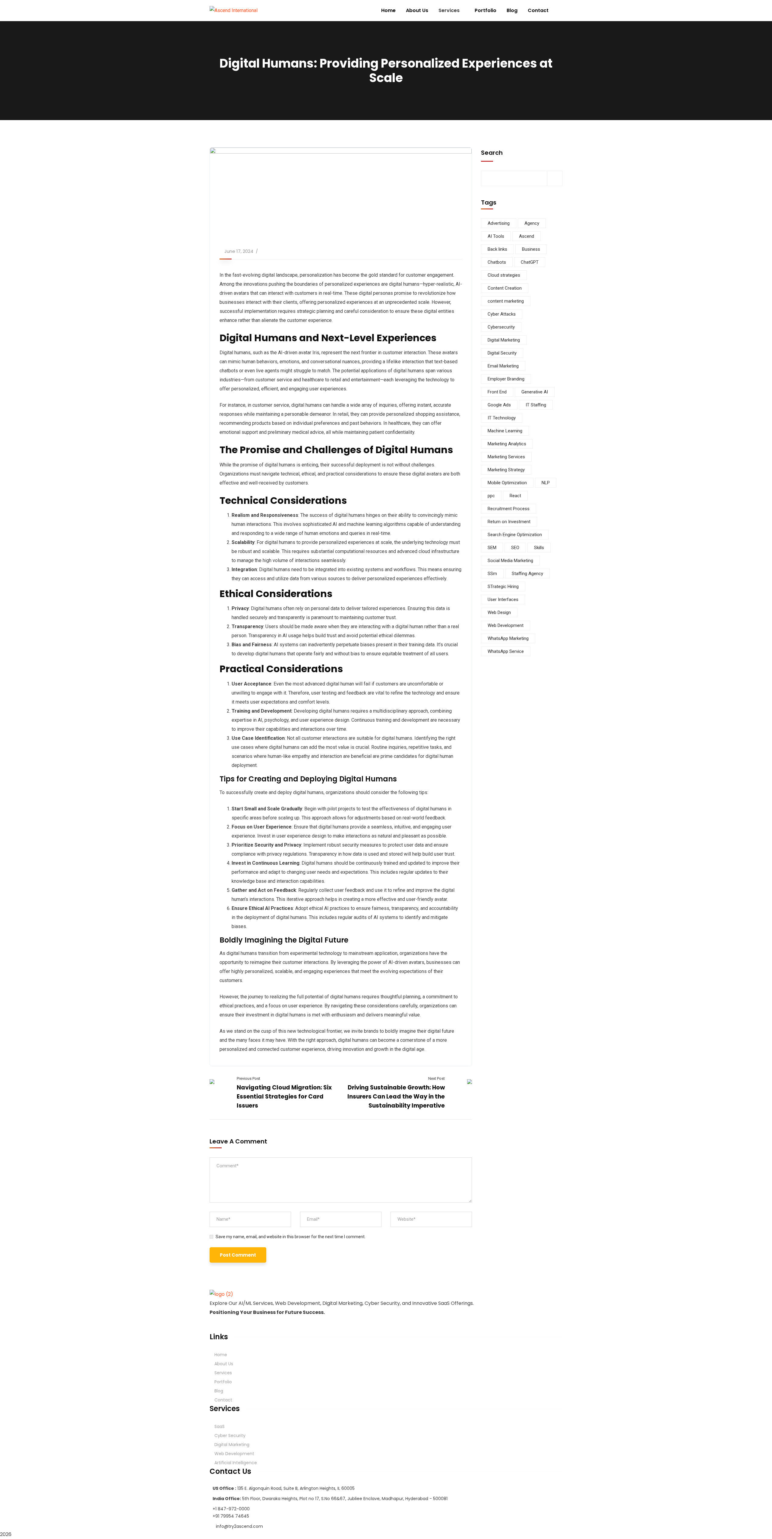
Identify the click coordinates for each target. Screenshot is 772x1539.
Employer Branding (506, 379)
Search (492, 152)
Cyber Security (229, 1435)
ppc (491, 495)
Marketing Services (506, 456)
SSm (492, 573)
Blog (218, 1391)
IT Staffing (536, 405)
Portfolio (223, 1382)
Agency (531, 223)
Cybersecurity (501, 327)
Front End (497, 392)
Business (531, 249)
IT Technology (502, 418)
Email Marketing (503, 366)
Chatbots (497, 262)
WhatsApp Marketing (508, 638)
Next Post (436, 1078)
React (515, 495)
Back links (497, 249)
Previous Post (248, 1078)
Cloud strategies (504, 275)
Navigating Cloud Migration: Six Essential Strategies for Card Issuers (284, 1096)
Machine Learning (505, 431)
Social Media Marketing (510, 560)
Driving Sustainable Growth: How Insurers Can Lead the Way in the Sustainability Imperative (396, 1096)
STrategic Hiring (503, 586)
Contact (223, 1400)
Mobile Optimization (507, 482)
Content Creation (505, 288)
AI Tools (496, 236)
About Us (223, 1364)
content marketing (506, 301)
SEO (515, 547)
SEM (492, 547)
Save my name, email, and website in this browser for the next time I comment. (290, 1236)
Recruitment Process (509, 508)
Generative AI (534, 392)
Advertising (499, 223)
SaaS (219, 1426)
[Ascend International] (234, 10)
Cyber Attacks (502, 314)
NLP (546, 482)
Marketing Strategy (506, 469)
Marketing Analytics (507, 444)
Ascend (526, 236)
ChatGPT (530, 262)
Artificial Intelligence (235, 1463)
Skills (539, 547)
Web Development (506, 625)
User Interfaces (503, 599)
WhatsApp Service (506, 651)
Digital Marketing (504, 340)
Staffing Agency (527, 573)
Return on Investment (509, 521)
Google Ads (499, 405)
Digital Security (502, 353)
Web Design (499, 612)
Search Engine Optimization (515, 534)
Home (220, 1355)
